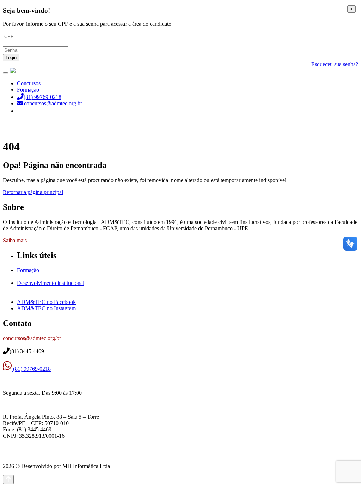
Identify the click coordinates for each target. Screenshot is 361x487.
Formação (28, 90)
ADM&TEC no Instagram (46, 308)
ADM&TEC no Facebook (46, 302)
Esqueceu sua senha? (334, 64)
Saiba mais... (17, 240)
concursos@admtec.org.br (32, 338)
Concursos (29, 83)
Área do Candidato (39, 111)
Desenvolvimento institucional (50, 283)
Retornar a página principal (33, 192)
